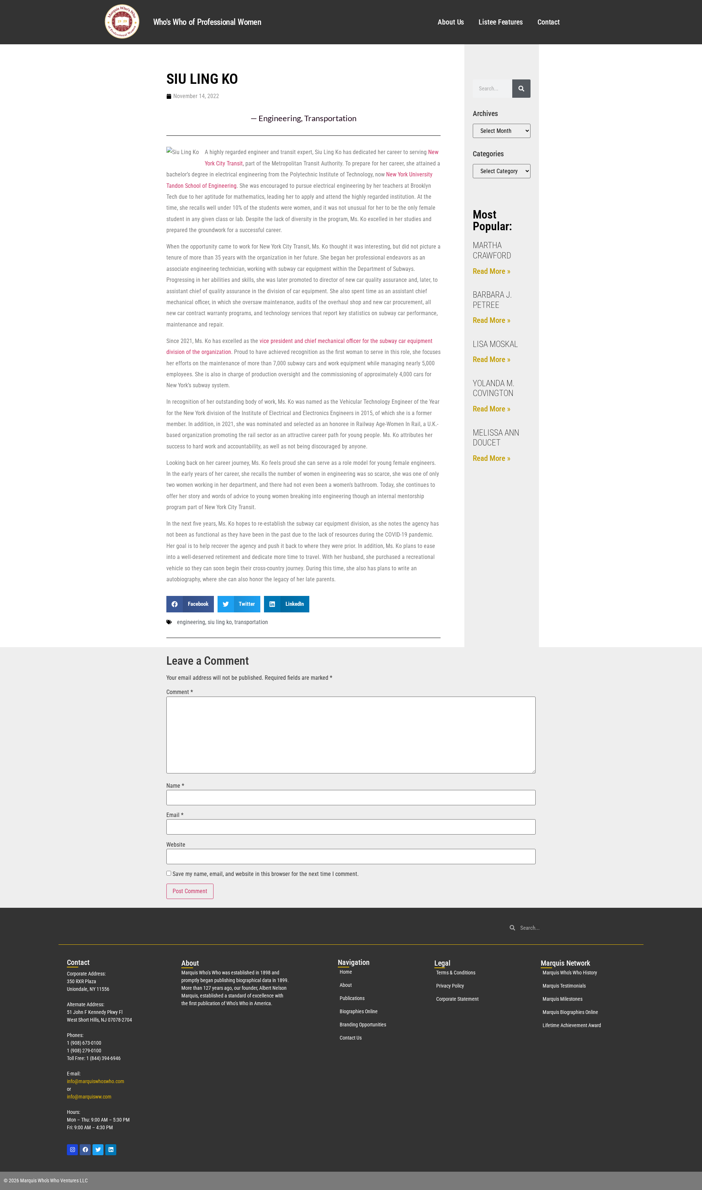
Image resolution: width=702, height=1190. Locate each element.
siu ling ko (220, 622)
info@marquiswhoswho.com (95, 1081)
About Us (451, 22)
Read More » (491, 271)
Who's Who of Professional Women (207, 22)
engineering (191, 622)
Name (175, 786)
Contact (548, 22)
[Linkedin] (110, 1149)
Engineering (279, 118)
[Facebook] (85, 1149)
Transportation (330, 118)
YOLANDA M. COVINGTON (493, 388)
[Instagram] (72, 1149)
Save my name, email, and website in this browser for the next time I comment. (266, 874)
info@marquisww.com (89, 1097)
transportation (251, 622)
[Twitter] (98, 1149)
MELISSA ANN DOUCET (496, 438)
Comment (179, 692)
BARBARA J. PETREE (492, 300)
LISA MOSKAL (495, 344)
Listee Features (501, 22)
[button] (190, 604)
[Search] (521, 88)
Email (175, 815)
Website (175, 845)
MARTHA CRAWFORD (492, 250)
